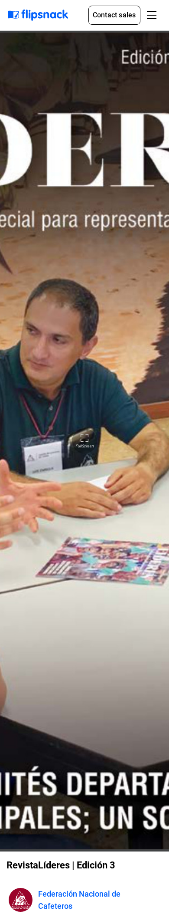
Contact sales (114, 15)
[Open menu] (151, 15)
